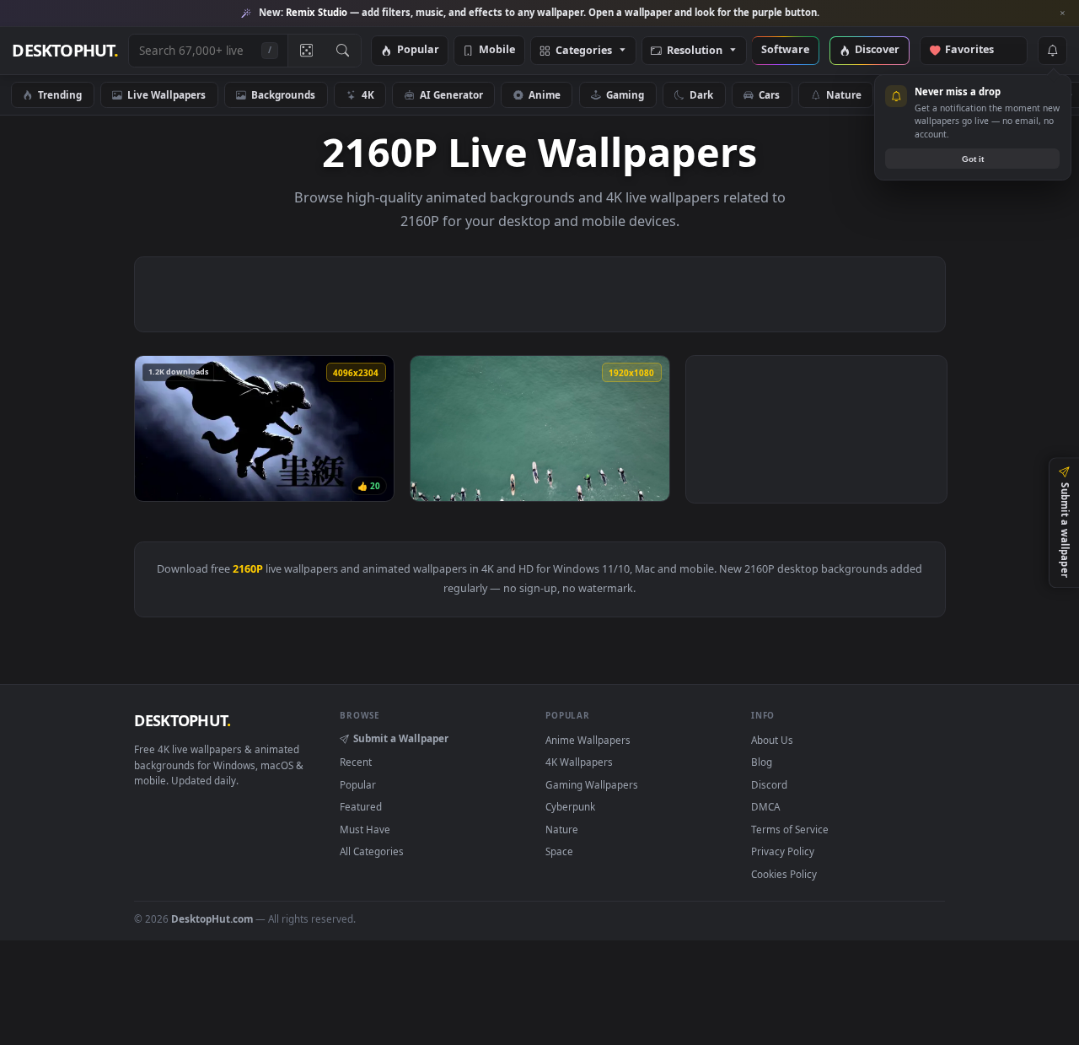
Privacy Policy (782, 851)
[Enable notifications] (1052, 50)
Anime (545, 94)
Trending (60, 94)
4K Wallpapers (579, 761)
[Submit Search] (343, 51)
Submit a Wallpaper (400, 738)
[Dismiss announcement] (1062, 13)
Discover (877, 50)
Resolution (694, 51)
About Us (772, 739)
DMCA (765, 806)
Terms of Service (790, 829)
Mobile (497, 50)
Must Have (365, 829)
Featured (361, 806)
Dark (701, 94)
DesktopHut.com (212, 918)
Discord (769, 784)
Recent (356, 761)
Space (559, 851)
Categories (584, 51)
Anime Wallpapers (588, 739)
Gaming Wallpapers (591, 784)
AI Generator (451, 94)
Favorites (977, 50)
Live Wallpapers (166, 94)
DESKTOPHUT (182, 720)
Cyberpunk (570, 806)
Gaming (625, 94)
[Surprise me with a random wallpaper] (306, 51)
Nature (844, 94)
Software (785, 50)
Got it (973, 159)
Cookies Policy (784, 874)
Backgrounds (283, 94)
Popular (418, 50)
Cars (769, 94)
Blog (761, 761)
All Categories (372, 851)
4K (368, 94)
